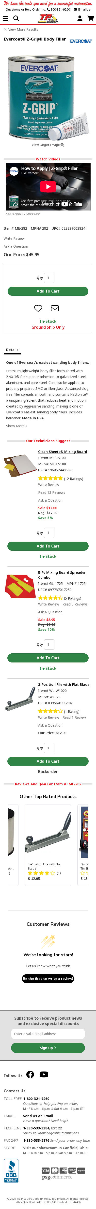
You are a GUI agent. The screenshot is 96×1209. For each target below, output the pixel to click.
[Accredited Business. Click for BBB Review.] (11, 1170)
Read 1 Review (74, 717)
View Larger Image (46, 145)
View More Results (23, 29)
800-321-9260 (60, 9)
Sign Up (47, 1047)
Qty (40, 277)
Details (12, 349)
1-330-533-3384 (36, 1128)
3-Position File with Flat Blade (63, 684)
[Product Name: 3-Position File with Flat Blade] (48, 845)
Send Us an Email (38, 1115)
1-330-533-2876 (36, 1140)
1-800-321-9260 (36, 1098)
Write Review (14, 238)
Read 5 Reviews (75, 604)
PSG (57, 1177)
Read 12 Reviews (51, 492)
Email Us (83, 9)
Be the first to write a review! (48, 978)
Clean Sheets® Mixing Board (62, 451)
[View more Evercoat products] (81, 41)
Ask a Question (16, 246)
